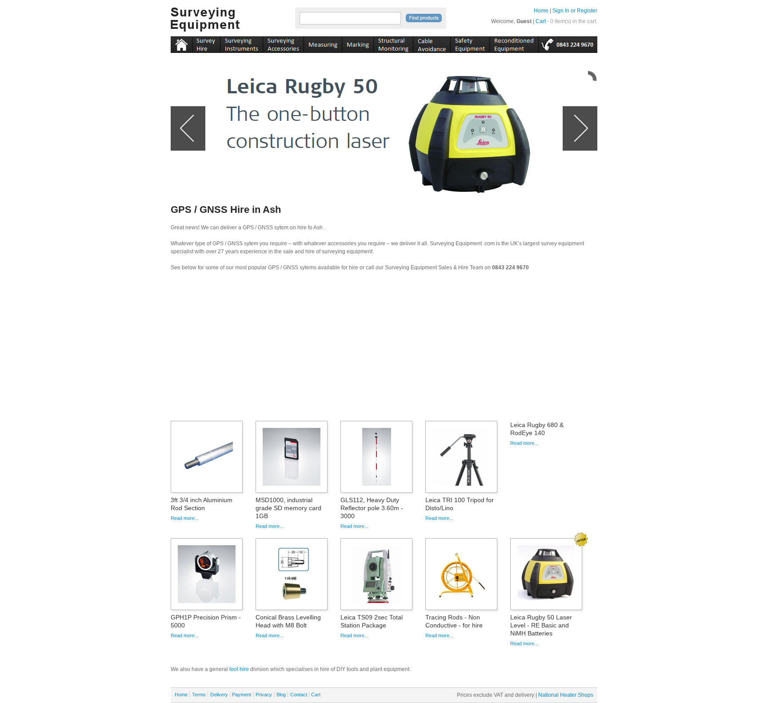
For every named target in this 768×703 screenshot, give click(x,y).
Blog (281, 694)
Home (541, 11)
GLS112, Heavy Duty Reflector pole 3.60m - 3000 (371, 507)
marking (357, 43)
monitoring (393, 43)
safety (469, 43)
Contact (298, 694)
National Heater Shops (565, 695)
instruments (206, 43)
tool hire (239, 669)
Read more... (185, 518)
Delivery (219, 694)
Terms (199, 694)
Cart (541, 21)
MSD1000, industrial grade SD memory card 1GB (288, 507)
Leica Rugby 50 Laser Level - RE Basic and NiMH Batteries (541, 625)
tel (567, 43)
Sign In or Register (574, 11)
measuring (323, 43)
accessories (283, 43)
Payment (241, 694)
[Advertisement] (384, 349)
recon (513, 43)
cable (431, 43)
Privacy (264, 694)
